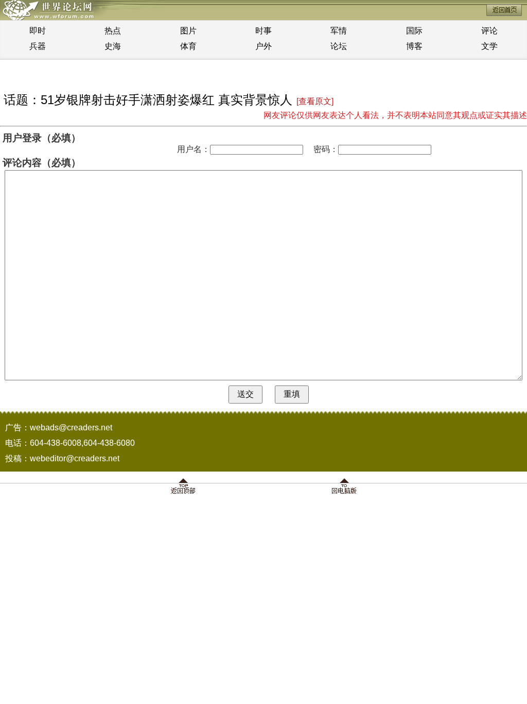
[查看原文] (314, 101)
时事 (263, 30)
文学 (489, 46)
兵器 (37, 46)
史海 (112, 46)
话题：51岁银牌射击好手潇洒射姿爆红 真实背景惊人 (146, 100)
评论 (489, 30)
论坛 (338, 46)
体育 (188, 46)
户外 (263, 46)
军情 (338, 30)
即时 (37, 30)
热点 (112, 30)
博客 (414, 46)
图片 (188, 30)
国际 (414, 30)
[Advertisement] (263, 75)
